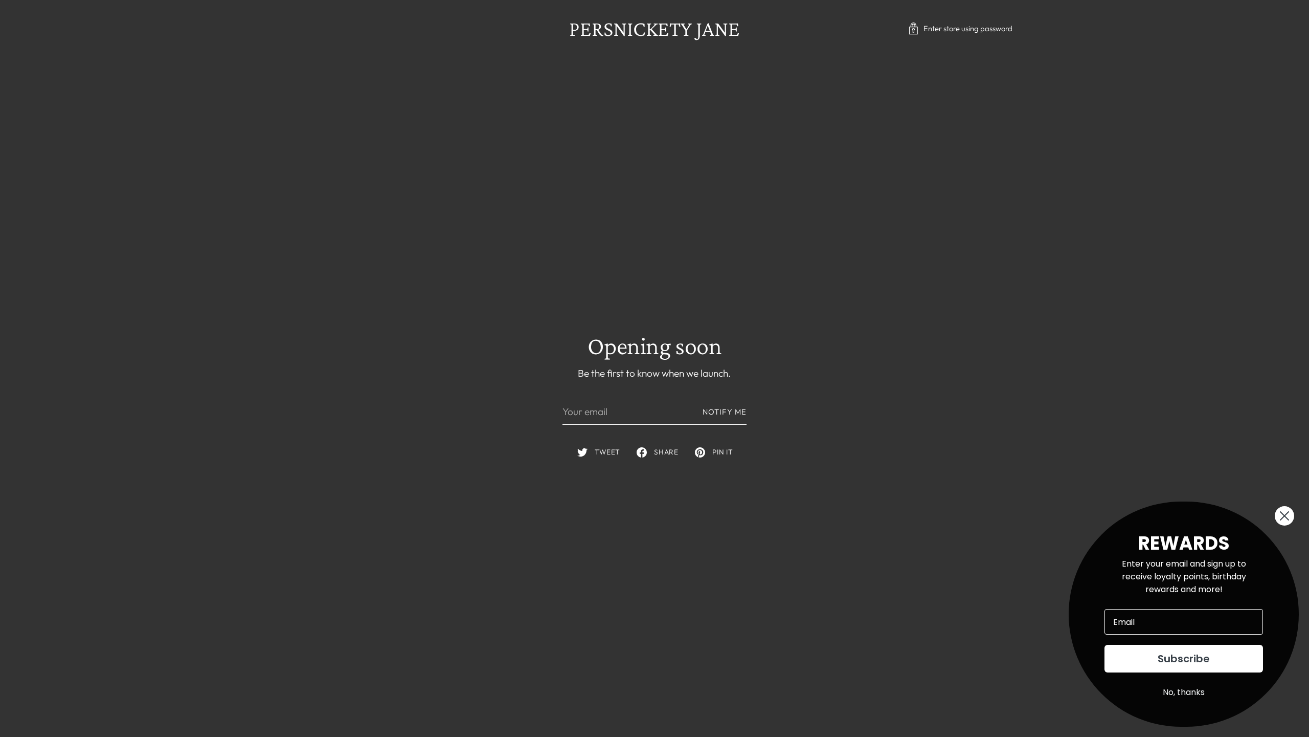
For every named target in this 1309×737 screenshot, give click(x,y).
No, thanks (1184, 692)
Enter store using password (967, 28)
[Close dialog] (1284, 516)
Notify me (725, 412)
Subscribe (1184, 659)
